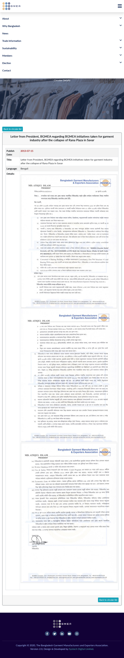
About (5, 18)
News (5, 33)
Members (7, 55)
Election (6, 63)
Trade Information (11, 40)
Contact (6, 70)
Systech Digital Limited (81, 648)
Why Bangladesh (11, 25)
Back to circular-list (12, 129)
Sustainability (9, 48)
